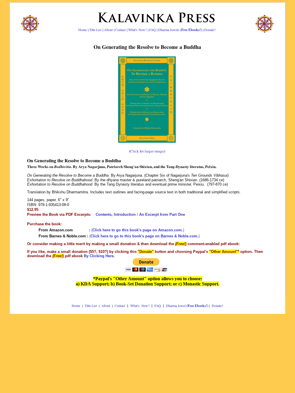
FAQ (152, 29)
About (108, 29)
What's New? (137, 29)
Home (82, 29)
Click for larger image (147, 151)
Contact (120, 29)
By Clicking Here (99, 256)
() (137, 230)
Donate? (209, 29)
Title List (95, 29)
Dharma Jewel (187, 305)
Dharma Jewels (180, 29)
